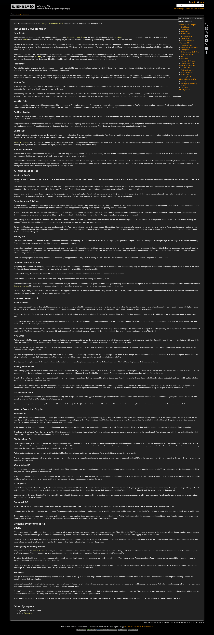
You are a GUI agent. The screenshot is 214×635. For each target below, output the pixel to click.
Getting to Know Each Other (190, 52)
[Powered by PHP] (102, 630)
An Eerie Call (185, 68)
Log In (202, 2)
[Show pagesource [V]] (207, 24)
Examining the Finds (187, 63)
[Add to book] (207, 36)
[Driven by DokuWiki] (133, 630)
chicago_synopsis (22, 14)
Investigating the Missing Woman (189, 84)
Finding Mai (185, 50)
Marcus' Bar (185, 31)
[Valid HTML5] (112, 630)
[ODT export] (207, 48)
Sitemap (201, 9)
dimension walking (21, 286)
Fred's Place (185, 29)
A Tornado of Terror (185, 43)
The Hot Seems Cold (186, 54)
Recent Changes (178, 9)
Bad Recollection (186, 36)
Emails (25, 40)
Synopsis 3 (28, 613)
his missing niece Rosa (76, 37)
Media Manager (191, 9)
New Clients (185, 27)
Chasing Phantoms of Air (187, 79)
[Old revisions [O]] (207, 28)
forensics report (21, 142)
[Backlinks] (207, 32)
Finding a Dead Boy (187, 70)
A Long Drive (185, 74)
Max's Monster (185, 56)
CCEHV (183, 81)
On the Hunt (185, 38)
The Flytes (184, 88)
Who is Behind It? (186, 72)
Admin (193, 2)
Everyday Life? (186, 77)
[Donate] (92, 630)
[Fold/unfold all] (207, 44)
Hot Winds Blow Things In (187, 25)
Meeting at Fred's (186, 45)
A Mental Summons (187, 40)
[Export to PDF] (207, 40)
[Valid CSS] (122, 630)
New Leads (184, 59)
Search (202, 5)
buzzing (118, 37)
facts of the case (39, 551)
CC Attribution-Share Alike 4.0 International (138, 627)
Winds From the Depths (187, 65)
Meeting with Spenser (188, 61)
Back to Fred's (185, 34)
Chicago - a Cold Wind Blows (52, 23)
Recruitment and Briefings (189, 47)
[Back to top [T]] (207, 52)
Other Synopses (184, 90)
